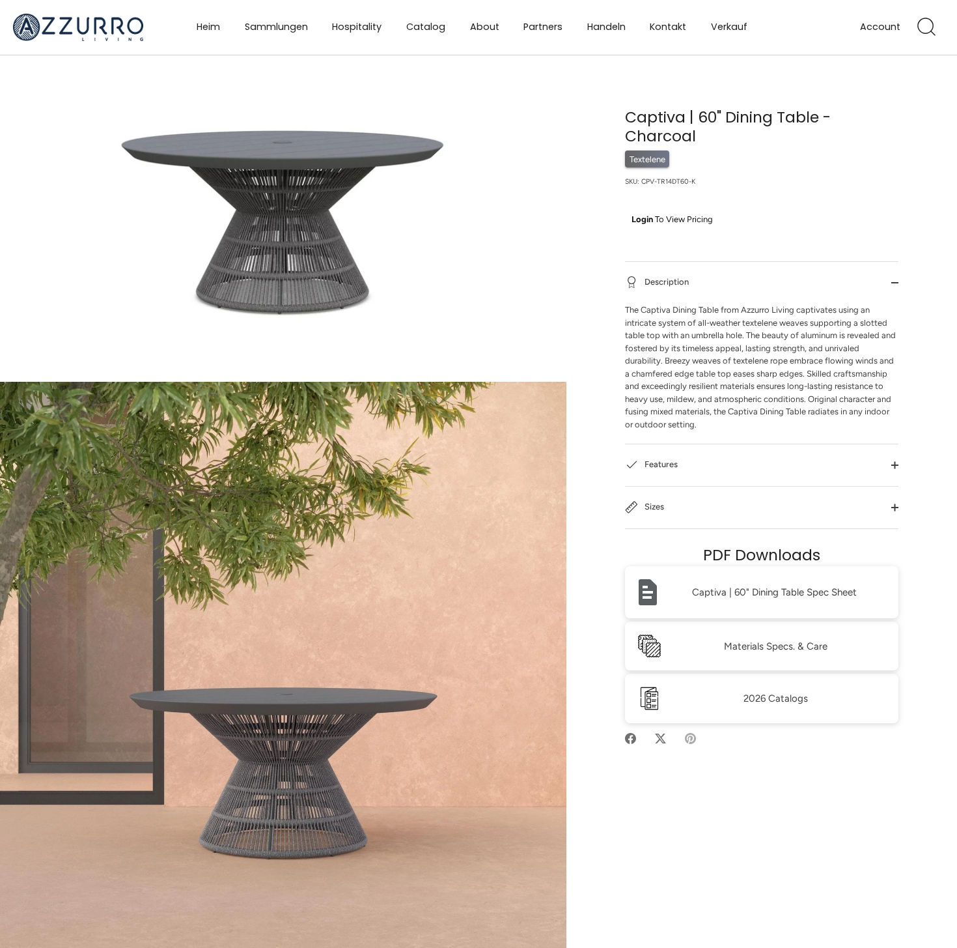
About (484, 26)
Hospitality (356, 26)
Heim (208, 26)
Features (660, 465)
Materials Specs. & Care (775, 646)
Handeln (606, 26)
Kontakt (668, 26)
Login (642, 219)
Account (880, 27)
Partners (542, 26)
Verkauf (729, 26)
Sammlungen (276, 26)
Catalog (425, 26)
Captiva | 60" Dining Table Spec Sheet (774, 592)
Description (666, 282)
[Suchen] (926, 27)
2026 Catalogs (775, 698)
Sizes (653, 507)
